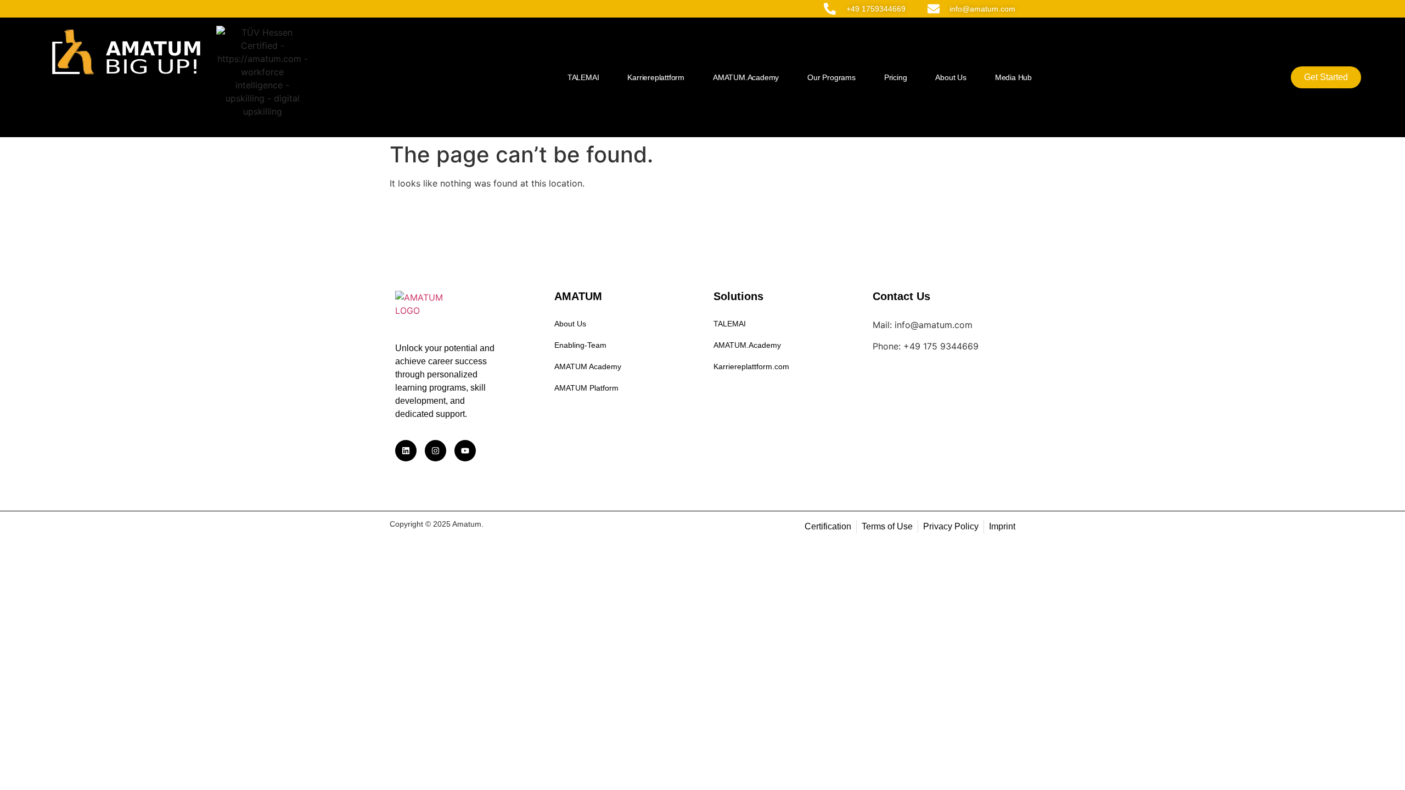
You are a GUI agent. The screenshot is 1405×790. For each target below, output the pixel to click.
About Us (950, 77)
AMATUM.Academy (746, 77)
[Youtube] (465, 450)
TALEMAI (583, 77)
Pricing (895, 77)
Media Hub (1013, 77)
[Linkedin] (406, 450)
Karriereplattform (655, 77)
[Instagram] (435, 450)
